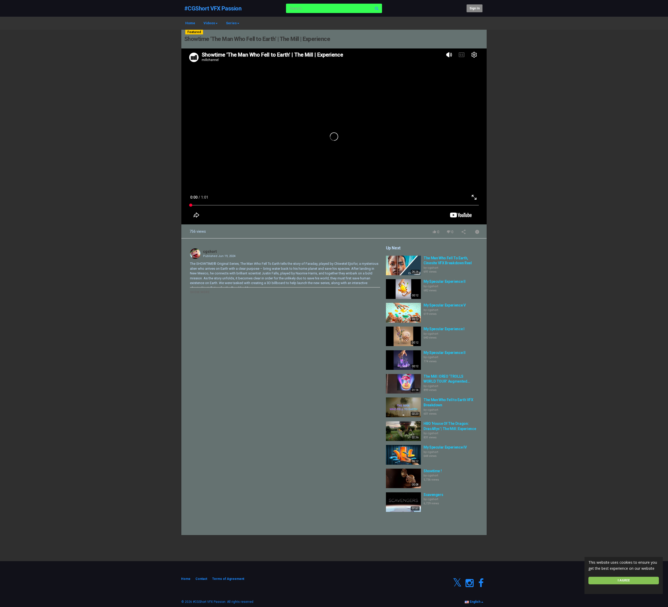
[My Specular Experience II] (403, 289)
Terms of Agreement (228, 579)
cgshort (210, 251)
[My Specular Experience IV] (403, 455)
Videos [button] (209, 23)
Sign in (474, 8)
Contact (201, 579)
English (475, 602)
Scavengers (433, 495)
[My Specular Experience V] (403, 313)
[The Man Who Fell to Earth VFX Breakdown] (403, 407)
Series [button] (231, 23)
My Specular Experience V (445, 305)
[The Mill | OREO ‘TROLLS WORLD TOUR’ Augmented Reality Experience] (403, 384)
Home (190, 23)
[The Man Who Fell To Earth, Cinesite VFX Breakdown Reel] (403, 265)
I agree (624, 580)
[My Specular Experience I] (403, 336)
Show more (200, 292)
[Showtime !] (403, 478)
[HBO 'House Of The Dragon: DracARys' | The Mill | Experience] (403, 431)
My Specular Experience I (444, 329)
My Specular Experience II (444, 281)
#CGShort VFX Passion (212, 8)
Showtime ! (433, 471)
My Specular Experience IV (445, 447)
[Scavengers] (403, 502)
